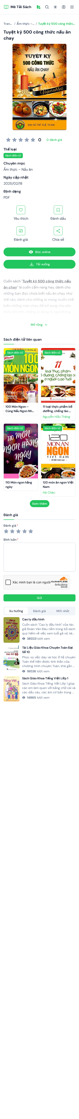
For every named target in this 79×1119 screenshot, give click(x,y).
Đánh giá (10, 526)
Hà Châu (49, 492)
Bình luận (10, 540)
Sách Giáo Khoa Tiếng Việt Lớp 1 (45, 678)
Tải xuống (43, 264)
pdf (7, 197)
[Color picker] (38, 7)
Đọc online (42, 252)
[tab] (16, 610)
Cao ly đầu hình (33, 619)
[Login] (63, 7)
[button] (38, 7)
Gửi (39, 598)
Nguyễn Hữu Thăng (56, 417)
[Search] (46, 7)
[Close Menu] (71, 7)
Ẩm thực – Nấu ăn (18, 169)
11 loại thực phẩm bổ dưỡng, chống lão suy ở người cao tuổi (58, 411)
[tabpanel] (39, 659)
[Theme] (55, 7)
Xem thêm (39, 504)
